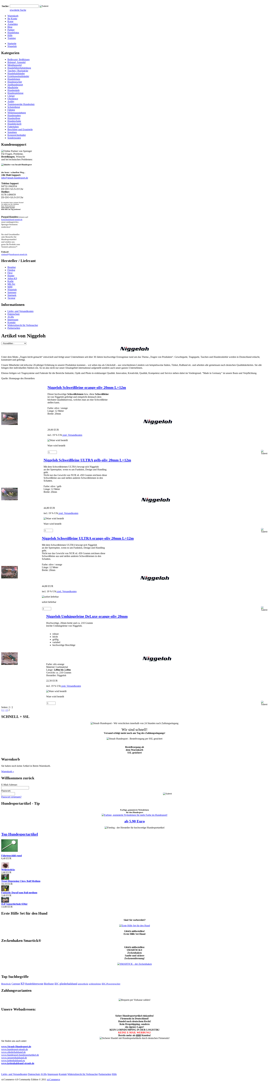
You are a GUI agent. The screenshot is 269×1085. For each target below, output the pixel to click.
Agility (10, 101)
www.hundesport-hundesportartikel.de (20, 1055)
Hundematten (14, 115)
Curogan (16, 983)
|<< (3, 710)
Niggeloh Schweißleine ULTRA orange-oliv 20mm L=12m (88, 538)
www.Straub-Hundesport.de (16, 1046)
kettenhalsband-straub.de (11, 219)
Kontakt (11, 322)
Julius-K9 (12, 278)
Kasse (10, 21)
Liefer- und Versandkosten (20, 311)
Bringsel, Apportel (16, 62)
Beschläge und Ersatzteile (20, 129)
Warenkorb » (7, 771)
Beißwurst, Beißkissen (18, 59)
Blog (9, 27)
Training (11, 38)
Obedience (12, 98)
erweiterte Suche (18, 10)
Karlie (10, 281)
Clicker (11, 96)
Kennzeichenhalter (16, 135)
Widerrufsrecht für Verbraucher (22, 325)
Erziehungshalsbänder (18, 76)
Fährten (11, 110)
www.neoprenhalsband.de (14, 1057)
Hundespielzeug (15, 93)
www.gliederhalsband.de (13, 1052)
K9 (22, 983)
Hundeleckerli (14, 124)
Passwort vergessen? (11, 796)
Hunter (10, 275)
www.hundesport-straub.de (14, 1049)
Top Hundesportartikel (19, 834)
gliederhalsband (68, 983)
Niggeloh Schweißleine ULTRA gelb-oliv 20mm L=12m (87, 460)
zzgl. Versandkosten (72, 435)
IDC (56, 983)
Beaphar (11, 267)
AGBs (10, 316)
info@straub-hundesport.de (14, 177)
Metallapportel (14, 65)
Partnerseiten (13, 328)
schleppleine (95, 984)
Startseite (11, 43)
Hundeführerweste (34, 983)
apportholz (83, 984)
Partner (10, 29)
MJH (9, 286)
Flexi (9, 272)
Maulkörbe (12, 87)
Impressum (12, 319)
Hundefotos (13, 32)
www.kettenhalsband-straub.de (17, 1063)
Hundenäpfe (13, 90)
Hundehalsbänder (16, 73)
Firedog (11, 270)
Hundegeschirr (14, 82)
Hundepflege (13, 118)
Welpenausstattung (16, 112)
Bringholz (6, 984)
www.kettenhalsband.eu (13, 1060)
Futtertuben (13, 126)
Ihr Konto (12, 18)
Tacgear (11, 298)
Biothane (49, 983)
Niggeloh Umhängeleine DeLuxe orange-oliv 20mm (87, 616)
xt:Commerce (53, 1079)
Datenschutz (13, 314)
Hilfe (9, 35)
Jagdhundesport (15, 84)
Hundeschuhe (14, 121)
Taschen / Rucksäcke (17, 70)
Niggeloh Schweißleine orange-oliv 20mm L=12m (86, 387)
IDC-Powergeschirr (111, 984)
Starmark (11, 295)
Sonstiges (12, 132)
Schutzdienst (13, 107)
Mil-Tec (11, 284)
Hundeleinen (13, 79)
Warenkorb (12, 15)
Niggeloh (12, 46)
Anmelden (12, 24)
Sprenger (11, 292)
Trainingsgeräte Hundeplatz (21, 104)
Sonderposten (14, 138)
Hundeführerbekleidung (19, 68)
